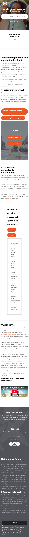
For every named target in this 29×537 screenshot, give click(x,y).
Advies (14, 43)
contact (22, 101)
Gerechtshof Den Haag (14, 468)
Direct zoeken (14, 21)
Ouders (14, 41)
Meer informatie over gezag (14, 307)
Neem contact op (13, 143)
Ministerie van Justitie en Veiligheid (10, 462)
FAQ (16, 97)
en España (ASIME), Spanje (14, 506)
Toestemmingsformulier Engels (12, 118)
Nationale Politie (9, 473)
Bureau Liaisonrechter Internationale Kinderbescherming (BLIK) (14, 471)
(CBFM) (26, 501)
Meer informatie (14, 425)
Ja (11, 229)
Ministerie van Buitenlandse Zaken (11, 466)
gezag (24, 67)
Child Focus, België (6, 495)
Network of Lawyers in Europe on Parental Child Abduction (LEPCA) (14, 499)
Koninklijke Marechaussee (8, 475)
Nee (12, 235)
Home (14, 39)
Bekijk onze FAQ (13, 137)
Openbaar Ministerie (20, 473)
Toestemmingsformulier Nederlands (13, 110)
